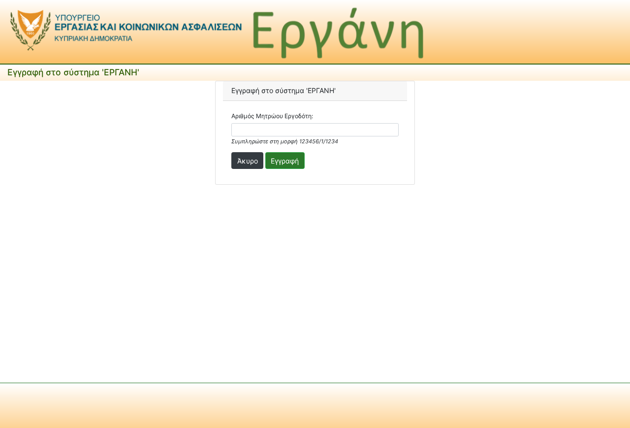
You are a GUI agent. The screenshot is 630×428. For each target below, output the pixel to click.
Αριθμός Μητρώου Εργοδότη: (272, 116)
